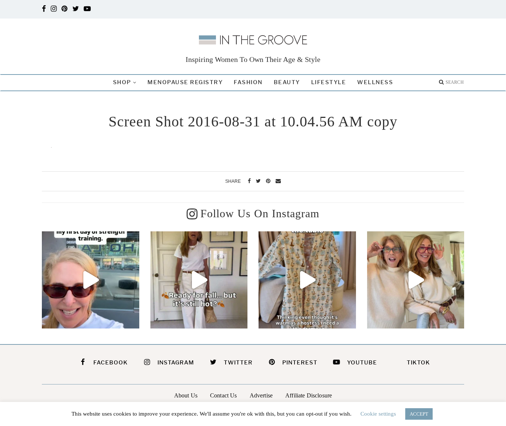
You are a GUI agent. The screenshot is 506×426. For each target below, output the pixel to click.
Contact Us (223, 395)
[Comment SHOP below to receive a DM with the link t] (199, 280)
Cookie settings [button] (378, 414)
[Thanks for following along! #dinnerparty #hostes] (307, 280)
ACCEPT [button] (419, 414)
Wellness (375, 82)
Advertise (261, 395)
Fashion (248, 82)
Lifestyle (328, 82)
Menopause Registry (185, 82)
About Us (185, 395)
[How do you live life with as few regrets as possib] (416, 280)
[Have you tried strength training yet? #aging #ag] (90, 280)
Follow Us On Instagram (259, 213)
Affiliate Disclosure (308, 395)
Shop (122, 82)
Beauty (287, 82)
